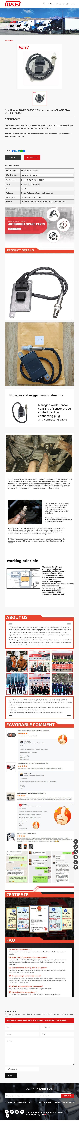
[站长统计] (44, 1115)
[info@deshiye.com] (75, 857)
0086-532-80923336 (44, 1102)
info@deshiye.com (67, 1102)
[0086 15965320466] (75, 846)
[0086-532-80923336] (75, 862)
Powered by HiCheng (33, 1115)
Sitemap (60, 1112)
